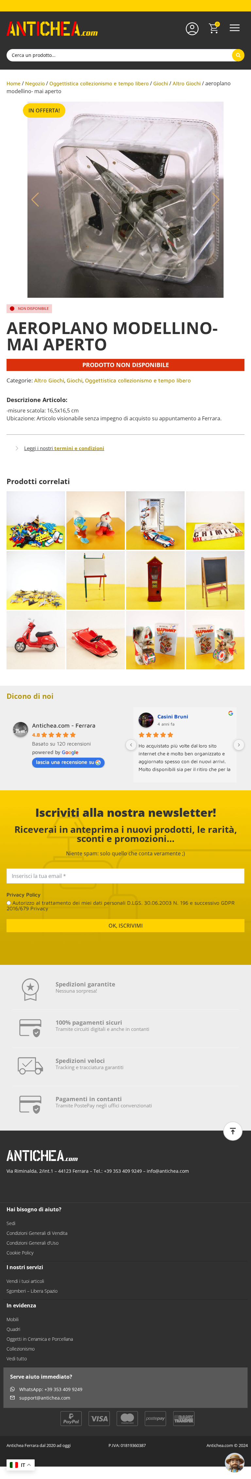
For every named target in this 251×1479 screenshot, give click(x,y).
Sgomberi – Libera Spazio (32, 1291)
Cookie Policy (20, 1253)
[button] (234, 28)
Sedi (11, 1223)
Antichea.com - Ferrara (63, 725)
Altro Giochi (187, 83)
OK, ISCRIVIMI (126, 925)
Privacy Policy (24, 895)
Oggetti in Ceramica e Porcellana (40, 1339)
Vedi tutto (17, 1358)
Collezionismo (21, 1349)
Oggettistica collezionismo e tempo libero (99, 83)
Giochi (160, 83)
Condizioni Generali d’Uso (33, 1243)
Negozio (35, 83)
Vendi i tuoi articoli (25, 1281)
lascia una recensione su (65, 762)
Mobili (13, 1319)
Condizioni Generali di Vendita (37, 1233)
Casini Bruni (173, 716)
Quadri (13, 1329)
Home (14, 83)
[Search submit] (238, 55)
